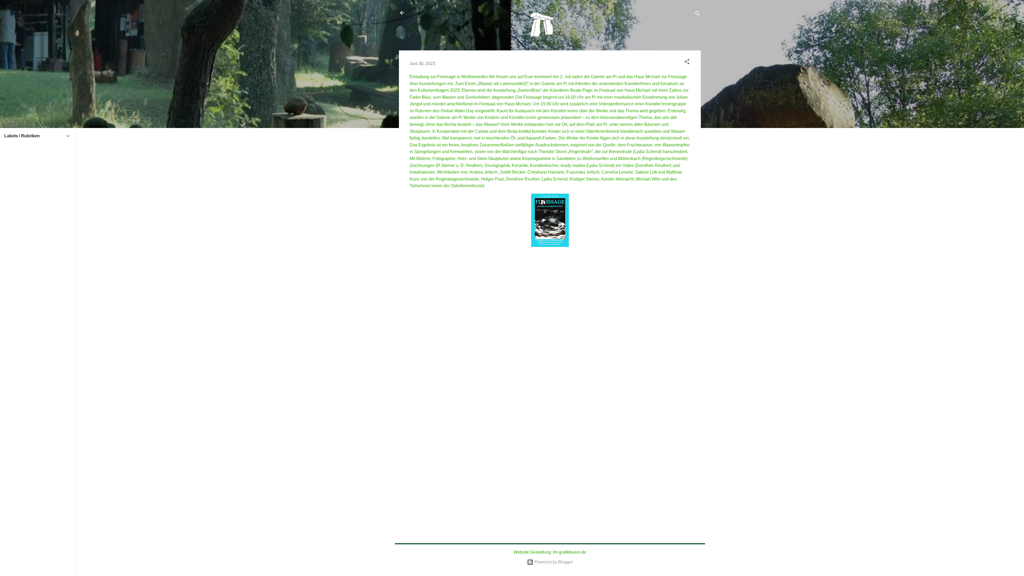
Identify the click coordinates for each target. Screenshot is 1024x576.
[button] (687, 62)
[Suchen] (697, 14)
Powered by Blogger (553, 562)
